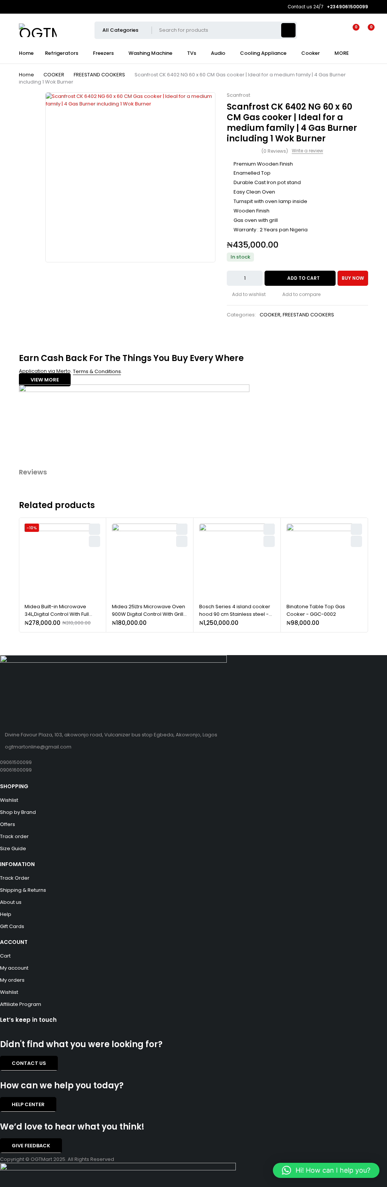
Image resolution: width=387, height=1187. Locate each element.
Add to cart (303, 278)
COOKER (53, 74)
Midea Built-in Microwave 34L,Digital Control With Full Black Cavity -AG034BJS (57, 614)
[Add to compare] (298, 294)
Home (26, 74)
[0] (365, 30)
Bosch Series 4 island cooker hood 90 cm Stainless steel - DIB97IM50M (234, 614)
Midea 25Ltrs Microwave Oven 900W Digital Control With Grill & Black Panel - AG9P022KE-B (148, 614)
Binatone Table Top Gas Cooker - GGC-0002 (315, 610)
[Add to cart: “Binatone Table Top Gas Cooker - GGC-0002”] (356, 541)
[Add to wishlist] (246, 294)
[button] (326, 1170)
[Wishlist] (351, 30)
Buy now (353, 278)
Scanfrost (238, 95)
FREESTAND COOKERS (99, 74)
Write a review (307, 150)
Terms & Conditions (97, 371)
